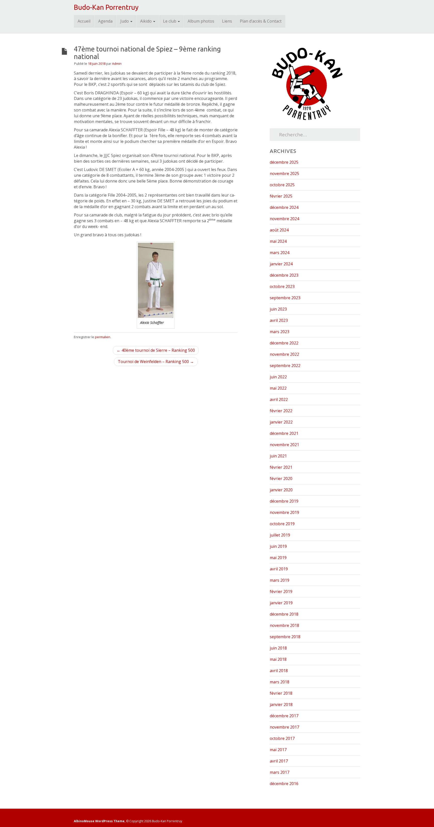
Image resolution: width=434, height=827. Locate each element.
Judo (125, 21)
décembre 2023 (284, 275)
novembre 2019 (284, 512)
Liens (227, 21)
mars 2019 (279, 580)
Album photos (201, 21)
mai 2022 (278, 388)
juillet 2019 (280, 535)
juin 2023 (278, 309)
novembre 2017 (284, 727)
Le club (170, 21)
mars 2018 (279, 682)
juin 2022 (278, 377)
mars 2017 (279, 772)
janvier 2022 (281, 422)
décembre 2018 (284, 614)
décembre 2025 (284, 162)
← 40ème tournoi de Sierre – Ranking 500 (156, 350)
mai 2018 (278, 659)
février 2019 (281, 591)
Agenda (105, 21)
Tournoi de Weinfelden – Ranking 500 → (156, 361)
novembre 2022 (284, 354)
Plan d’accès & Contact (261, 21)
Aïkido (146, 21)
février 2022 (281, 410)
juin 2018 (278, 648)
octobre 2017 (282, 738)
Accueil (84, 21)
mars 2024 (279, 252)
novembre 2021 (284, 444)
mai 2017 (278, 749)
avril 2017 (279, 761)
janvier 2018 (281, 704)
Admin (117, 63)
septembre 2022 (285, 365)
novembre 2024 (284, 218)
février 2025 (281, 196)
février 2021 (281, 467)
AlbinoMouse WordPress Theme (99, 821)
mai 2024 (278, 241)
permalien (102, 337)
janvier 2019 (281, 603)
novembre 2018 (284, 625)
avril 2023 (279, 320)
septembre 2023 (285, 298)
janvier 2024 (281, 264)
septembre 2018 (285, 636)
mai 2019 (278, 557)
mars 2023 (279, 331)
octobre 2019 (282, 523)
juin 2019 (278, 546)
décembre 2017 (284, 716)
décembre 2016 (284, 783)
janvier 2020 (281, 490)
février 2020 (281, 478)
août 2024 (279, 230)
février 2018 (281, 693)
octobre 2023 (282, 286)
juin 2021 (278, 456)
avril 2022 (279, 399)
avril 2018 (279, 670)
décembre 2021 (284, 433)
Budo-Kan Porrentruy (106, 7)
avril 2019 (279, 569)
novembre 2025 (284, 173)
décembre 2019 (284, 501)
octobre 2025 (282, 185)
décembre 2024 (284, 207)
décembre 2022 (284, 343)
